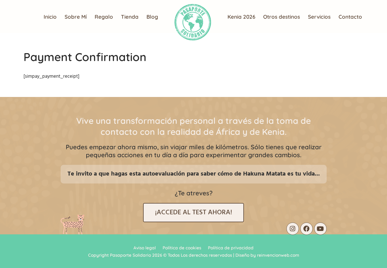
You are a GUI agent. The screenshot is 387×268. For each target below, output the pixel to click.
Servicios (319, 16)
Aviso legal (144, 247)
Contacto (350, 16)
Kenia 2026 (241, 16)
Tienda (130, 16)
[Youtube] (320, 228)
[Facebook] (306, 228)
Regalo (104, 16)
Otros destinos (281, 16)
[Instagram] (292, 228)
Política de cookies (182, 247)
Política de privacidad (231, 247)
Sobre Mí (76, 16)
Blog (152, 16)
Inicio (50, 16)
